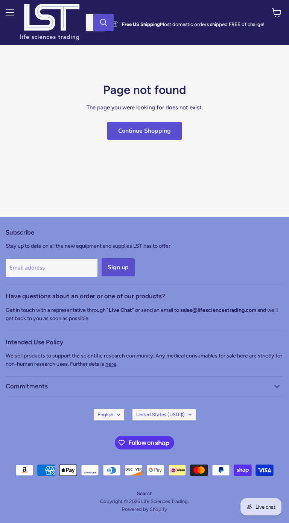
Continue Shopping (144, 131)
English (105, 414)
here (110, 364)
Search (144, 493)
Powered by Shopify (144, 509)
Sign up (118, 267)
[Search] (103, 22)
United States (160, 414)
